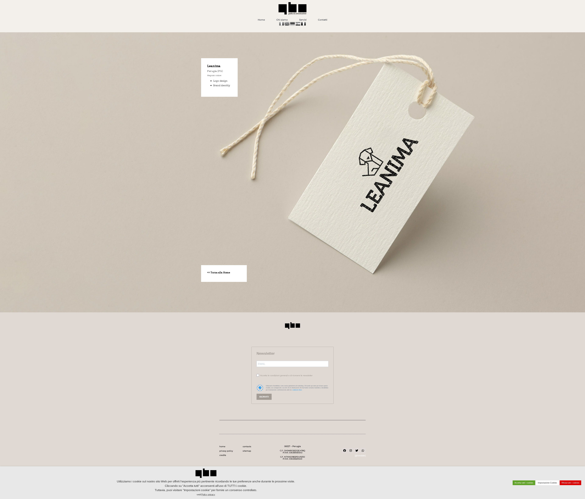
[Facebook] (344, 450)
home (222, 446)
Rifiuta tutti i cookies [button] (570, 483)
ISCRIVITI (264, 397)
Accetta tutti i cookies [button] (524, 483)
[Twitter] (357, 450)
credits (222, 455)
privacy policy (226, 451)
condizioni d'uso (297, 390)
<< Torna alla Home (218, 272)
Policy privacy (208, 494)
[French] (303, 25)
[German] (293, 25)
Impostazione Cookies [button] (547, 483)
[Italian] (282, 25)
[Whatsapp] (363, 450)
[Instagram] (350, 450)
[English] (287, 25)
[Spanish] (298, 25)
